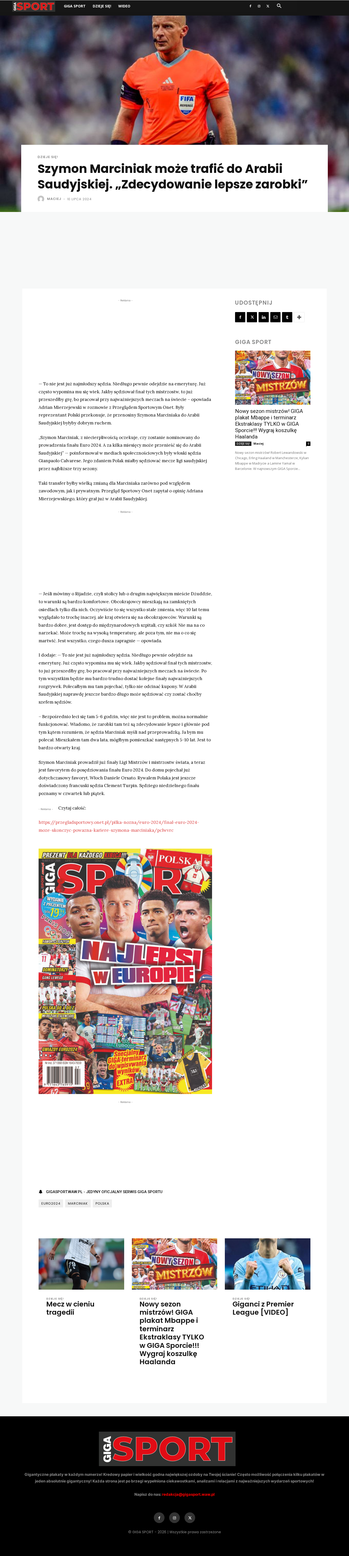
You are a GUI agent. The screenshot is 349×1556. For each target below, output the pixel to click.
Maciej (54, 198)
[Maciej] (42, 199)
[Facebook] (250, 6)
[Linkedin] (264, 317)
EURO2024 (50, 1203)
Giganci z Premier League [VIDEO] (263, 1308)
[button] (279, 6)
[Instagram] (259, 6)
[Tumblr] (287, 317)
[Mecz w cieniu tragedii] (81, 1264)
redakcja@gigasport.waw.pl (188, 1494)
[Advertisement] (174, 250)
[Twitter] (268, 6)
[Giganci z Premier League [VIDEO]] (267, 1264)
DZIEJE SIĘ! (102, 6)
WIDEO (124, 6)
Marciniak (78, 1203)
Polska (102, 1203)
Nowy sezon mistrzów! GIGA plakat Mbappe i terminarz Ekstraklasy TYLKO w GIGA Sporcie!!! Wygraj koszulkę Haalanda (269, 424)
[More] (299, 317)
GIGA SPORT (75, 6)
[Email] (275, 317)
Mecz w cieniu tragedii (70, 1308)
